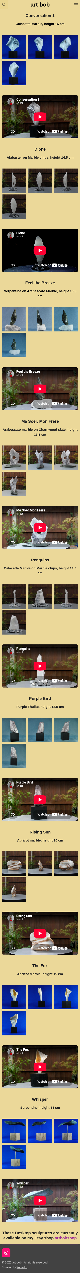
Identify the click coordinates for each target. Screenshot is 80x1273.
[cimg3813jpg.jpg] (40, 863)
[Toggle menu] (76, 4)
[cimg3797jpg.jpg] (66, 181)
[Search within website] (4, 4)
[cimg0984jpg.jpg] (14, 1157)
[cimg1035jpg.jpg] (14, 1023)
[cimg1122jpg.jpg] (66, 319)
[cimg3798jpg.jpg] (14, 207)
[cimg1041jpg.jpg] (66, 997)
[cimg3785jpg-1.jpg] (14, 458)
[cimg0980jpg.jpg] (40, 1131)
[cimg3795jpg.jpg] (14, 181)
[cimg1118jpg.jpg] (14, 319)
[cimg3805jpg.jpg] (40, 596)
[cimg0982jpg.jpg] (66, 1131)
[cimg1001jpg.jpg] (14, 73)
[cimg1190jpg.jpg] (14, 345)
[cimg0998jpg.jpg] (40, 47)
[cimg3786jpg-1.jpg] (40, 458)
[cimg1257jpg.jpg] (14, 756)
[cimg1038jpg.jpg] (40, 997)
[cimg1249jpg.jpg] (14, 730)
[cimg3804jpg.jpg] (14, 596)
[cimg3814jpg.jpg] (66, 863)
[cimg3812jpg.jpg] (14, 863)
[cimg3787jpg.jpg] (66, 458)
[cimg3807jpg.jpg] (14, 622)
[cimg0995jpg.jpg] (14, 47)
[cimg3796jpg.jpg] (40, 181)
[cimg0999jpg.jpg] (66, 47)
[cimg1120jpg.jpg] (40, 319)
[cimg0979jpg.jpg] (14, 1131)
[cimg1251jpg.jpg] (40, 730)
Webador (22, 1267)
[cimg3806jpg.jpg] (66, 596)
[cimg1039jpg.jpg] (14, 997)
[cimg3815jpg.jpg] (14, 890)
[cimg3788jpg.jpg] (14, 484)
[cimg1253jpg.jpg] (66, 730)
